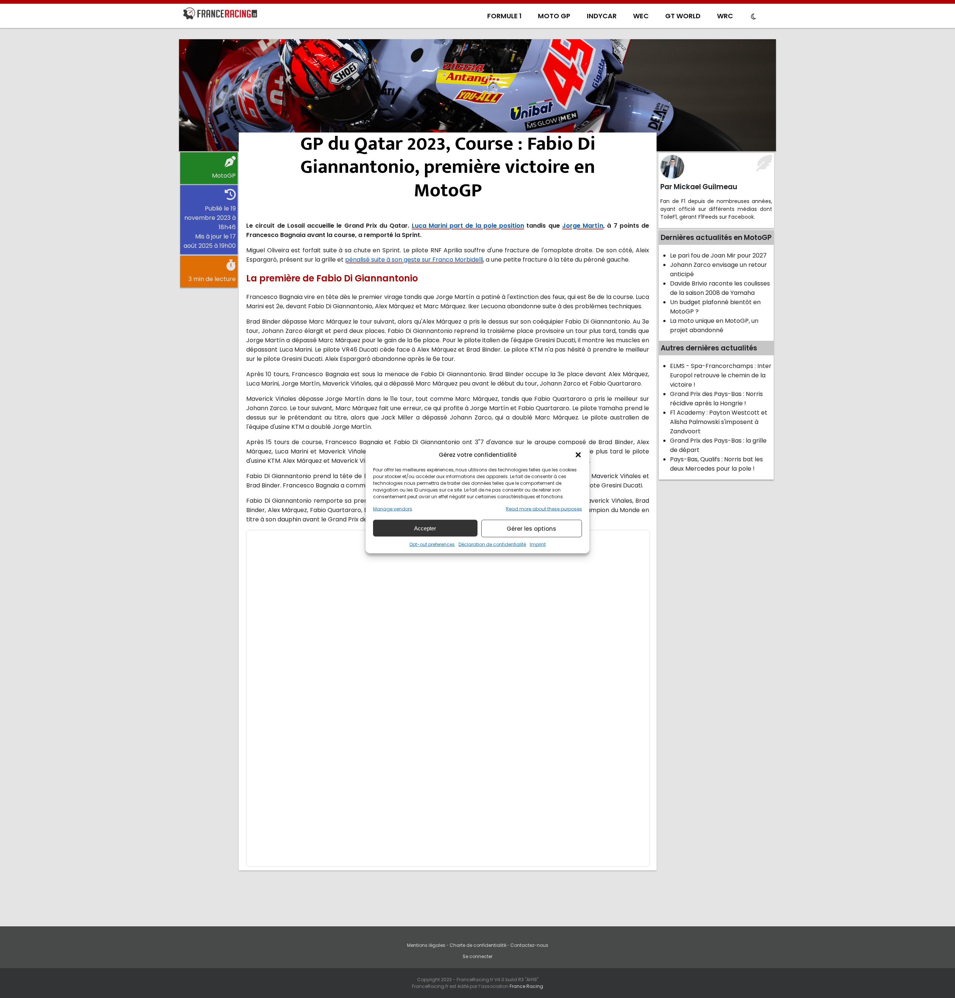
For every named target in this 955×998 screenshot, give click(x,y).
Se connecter (477, 956)
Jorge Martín (582, 225)
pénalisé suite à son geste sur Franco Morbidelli (414, 259)
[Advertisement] (477, 95)
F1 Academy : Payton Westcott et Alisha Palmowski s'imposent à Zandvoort (718, 422)
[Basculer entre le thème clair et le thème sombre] (753, 17)
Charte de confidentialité (478, 945)
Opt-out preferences (432, 544)
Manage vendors (392, 509)
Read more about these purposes (544, 509)
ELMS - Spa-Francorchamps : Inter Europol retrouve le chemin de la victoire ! (720, 375)
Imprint (538, 544)
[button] (578, 454)
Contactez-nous (529, 945)
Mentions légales (426, 945)
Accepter (425, 528)
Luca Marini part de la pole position (468, 225)
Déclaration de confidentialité (492, 544)
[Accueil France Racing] (220, 14)
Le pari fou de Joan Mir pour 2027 (718, 255)
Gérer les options (531, 528)
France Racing (526, 986)
